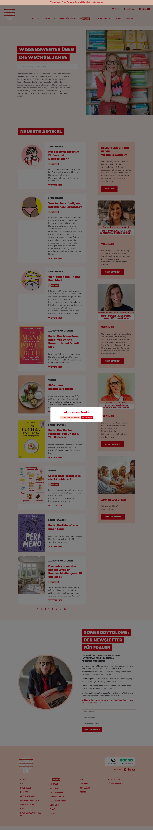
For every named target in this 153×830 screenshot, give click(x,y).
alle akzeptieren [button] (87, 417)
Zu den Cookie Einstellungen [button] (70, 417)
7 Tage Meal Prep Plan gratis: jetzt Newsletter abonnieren (76, 2)
